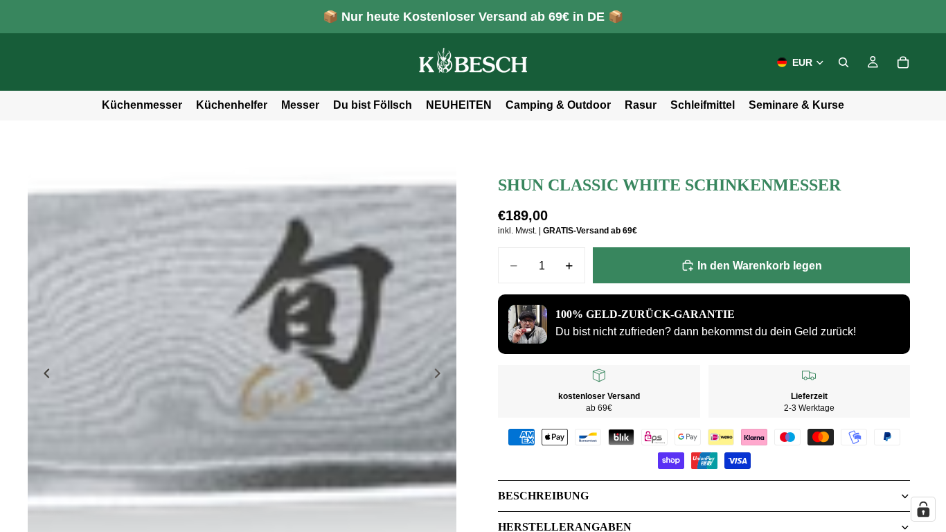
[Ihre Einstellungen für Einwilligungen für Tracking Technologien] (923, 509)
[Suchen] (843, 62)
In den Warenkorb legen (759, 266)
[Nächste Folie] (441, 376)
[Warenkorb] (903, 62)
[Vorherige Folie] (43, 376)
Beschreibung (543, 496)
